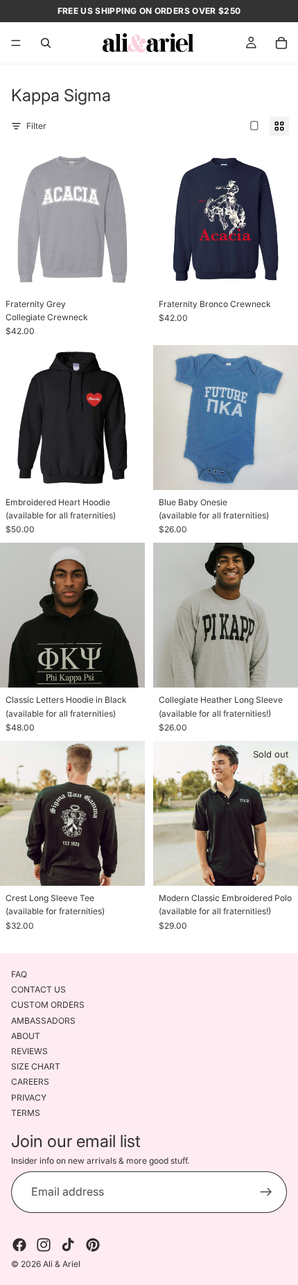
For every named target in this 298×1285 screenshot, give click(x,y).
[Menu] (16, 43)
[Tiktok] (68, 1244)
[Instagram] (43, 1244)
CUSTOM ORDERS (48, 1004)
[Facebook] (19, 1244)
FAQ (19, 974)
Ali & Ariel (61, 1264)
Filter (36, 126)
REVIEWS (29, 1051)
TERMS (25, 1113)
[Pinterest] (93, 1244)
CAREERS (30, 1081)
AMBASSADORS (43, 1020)
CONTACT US (38, 989)
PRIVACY (28, 1097)
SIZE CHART (35, 1066)
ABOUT (25, 1036)
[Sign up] (266, 1192)
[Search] (45, 43)
